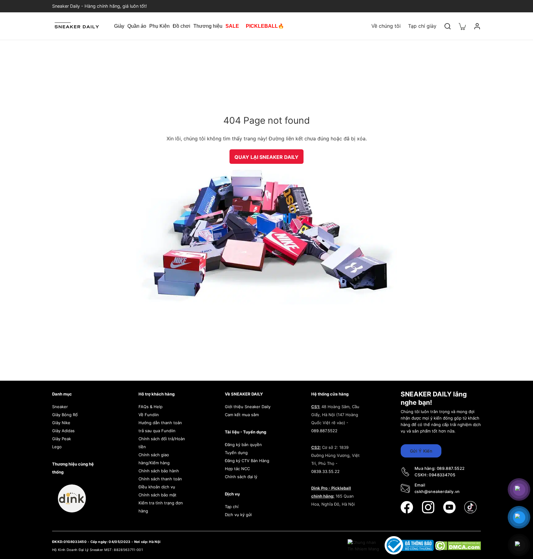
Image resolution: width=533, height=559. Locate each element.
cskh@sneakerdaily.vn (437, 491)
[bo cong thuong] (410, 545)
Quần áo (136, 26)
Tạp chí (231, 506)
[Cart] (462, 26)
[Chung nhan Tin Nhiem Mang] (364, 545)
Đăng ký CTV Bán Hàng (247, 460)
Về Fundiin (148, 414)
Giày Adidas (63, 430)
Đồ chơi (181, 26)
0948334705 (442, 474)
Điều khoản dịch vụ (156, 486)
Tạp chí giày (422, 26)
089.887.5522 (324, 430)
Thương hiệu (207, 26)
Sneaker (60, 406)
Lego (57, 446)
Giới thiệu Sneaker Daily (248, 406)
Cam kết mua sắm (242, 414)
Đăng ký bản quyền (243, 444)
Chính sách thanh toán (160, 478)
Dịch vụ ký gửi (238, 514)
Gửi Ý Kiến (421, 450)
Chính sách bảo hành (158, 470)
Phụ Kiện (159, 26)
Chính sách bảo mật (157, 494)
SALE (232, 26)
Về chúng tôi (386, 26)
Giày (119, 26)
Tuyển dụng (236, 452)
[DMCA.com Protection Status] (458, 545)
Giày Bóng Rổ (65, 414)
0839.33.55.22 (325, 471)
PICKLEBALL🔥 (265, 26)
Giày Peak (61, 438)
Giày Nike (61, 422)
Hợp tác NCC (237, 468)
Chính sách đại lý (241, 476)
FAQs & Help (150, 406)
